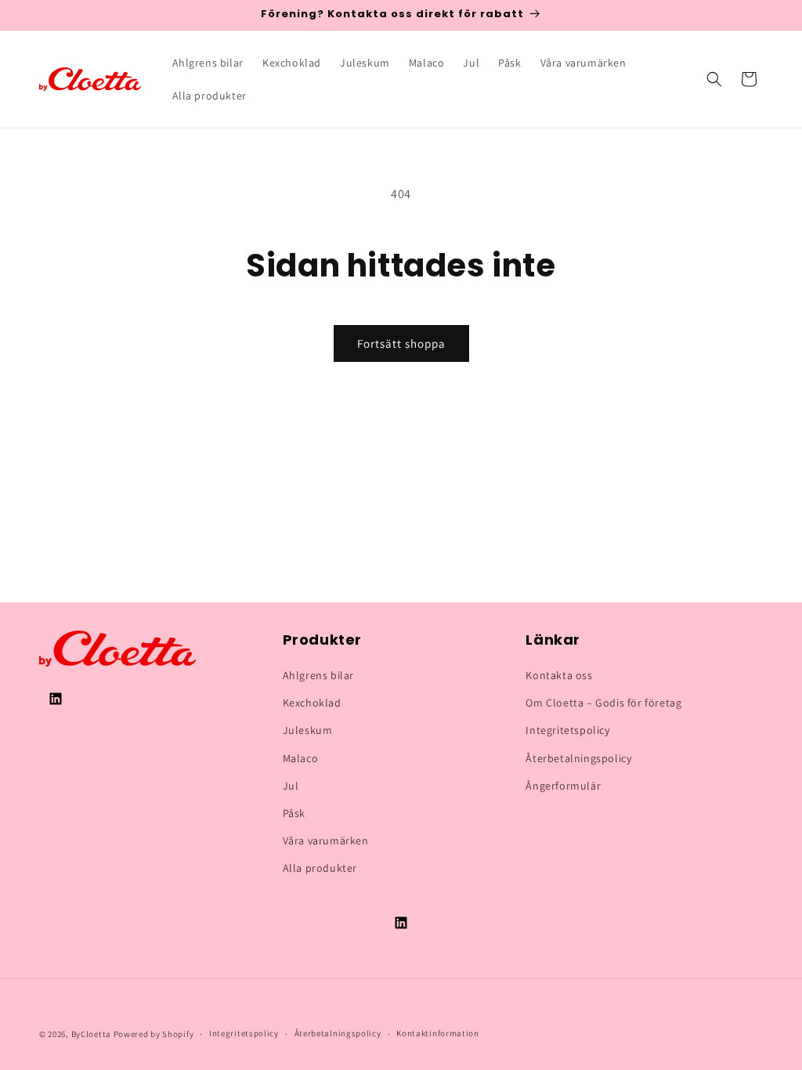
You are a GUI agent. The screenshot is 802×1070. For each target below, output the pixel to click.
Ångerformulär (563, 786)
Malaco (301, 758)
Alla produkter (320, 868)
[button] (714, 79)
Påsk (294, 813)
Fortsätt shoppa (401, 343)
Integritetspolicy (567, 730)
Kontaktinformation (437, 1033)
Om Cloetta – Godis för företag (603, 703)
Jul (291, 786)
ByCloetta (91, 1033)
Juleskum (308, 730)
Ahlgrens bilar (318, 675)
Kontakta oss (559, 675)
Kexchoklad (312, 703)
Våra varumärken (326, 840)
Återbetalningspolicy (578, 758)
